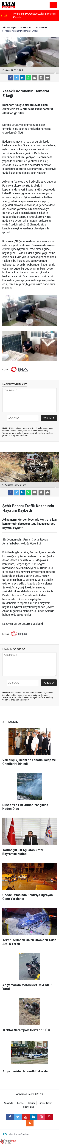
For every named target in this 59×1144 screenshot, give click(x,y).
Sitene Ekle (28, 1107)
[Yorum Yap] (47, 77)
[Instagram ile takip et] (41, 1117)
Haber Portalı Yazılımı (18, 1134)
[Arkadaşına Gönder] (34, 77)
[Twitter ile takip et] (18, 1117)
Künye (20, 1103)
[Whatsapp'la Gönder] (28, 77)
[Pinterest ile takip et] (49, 1117)
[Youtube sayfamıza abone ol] (26, 1117)
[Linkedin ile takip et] (33, 1117)
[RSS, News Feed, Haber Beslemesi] (30, 1123)
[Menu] (53, 5)
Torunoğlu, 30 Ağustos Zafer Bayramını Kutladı (34, 15)
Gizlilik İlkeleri (45, 1103)
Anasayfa (8, 1103)
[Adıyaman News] (8, 4)
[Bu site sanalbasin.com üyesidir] (8, 1141)
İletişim (31, 1103)
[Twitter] (16, 77)
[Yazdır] (41, 77)
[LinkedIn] (22, 77)
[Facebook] (10, 77)
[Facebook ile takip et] (10, 1117)
